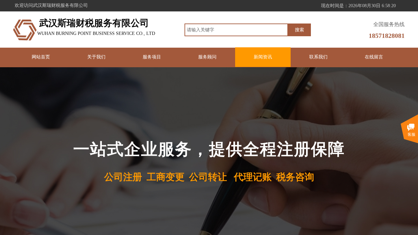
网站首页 (41, 57)
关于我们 (96, 57)
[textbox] (236, 30)
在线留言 (374, 57)
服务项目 (152, 57)
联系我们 (318, 57)
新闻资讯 (263, 57)
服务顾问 (207, 57)
